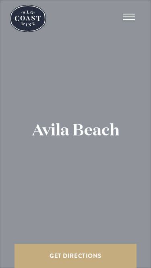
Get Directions (75, 256)
